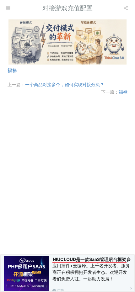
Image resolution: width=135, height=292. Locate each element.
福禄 (12, 70)
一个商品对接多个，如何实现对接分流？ (64, 84)
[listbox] (126, 8)
